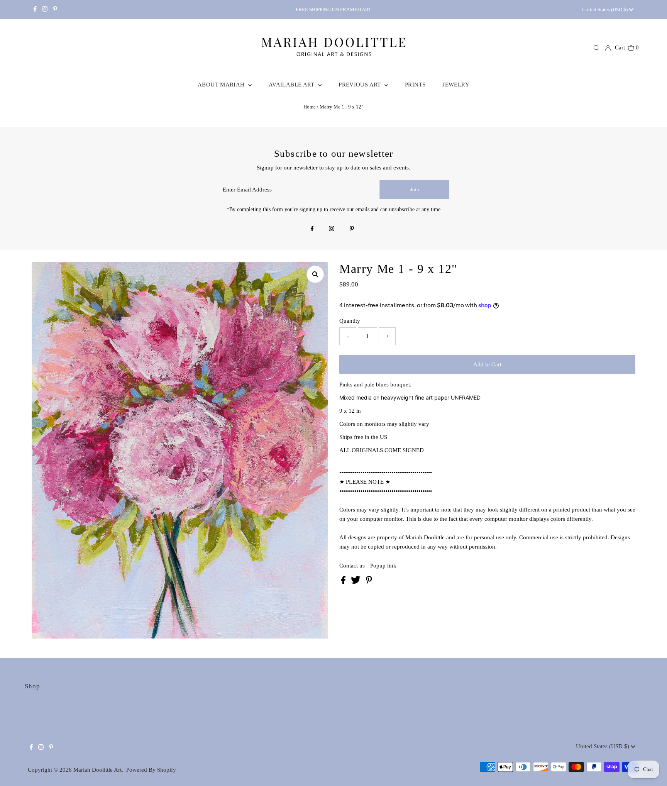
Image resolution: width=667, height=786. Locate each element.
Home (309, 107)
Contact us (352, 566)
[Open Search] (596, 47)
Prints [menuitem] (415, 84)
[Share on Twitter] (356, 582)
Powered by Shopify (151, 770)
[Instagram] (44, 9)
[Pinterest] (55, 9)
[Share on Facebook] (344, 582)
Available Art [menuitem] (292, 84)
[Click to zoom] (315, 274)
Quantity (349, 321)
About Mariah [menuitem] (222, 84)
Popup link (383, 566)
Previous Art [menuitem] (361, 84)
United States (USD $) (605, 9)
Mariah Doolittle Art (97, 770)
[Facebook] (35, 9)
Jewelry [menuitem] (455, 84)
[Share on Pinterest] (369, 582)
